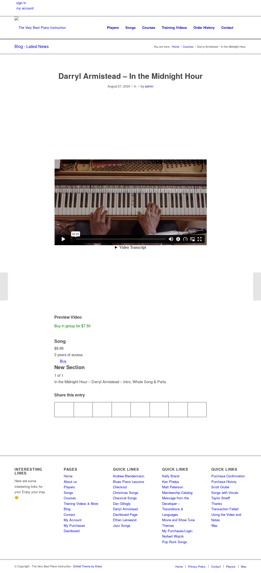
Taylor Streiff (220, 497)
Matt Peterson (172, 486)
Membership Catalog (177, 492)
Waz (214, 525)
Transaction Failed (224, 508)
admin (149, 86)
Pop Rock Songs (174, 541)
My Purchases (74, 525)
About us (70, 481)
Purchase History (224, 481)
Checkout (120, 486)
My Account (73, 519)
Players (69, 486)
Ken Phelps (170, 481)
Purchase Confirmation (228, 476)
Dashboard (72, 530)
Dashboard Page (125, 514)
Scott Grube (220, 486)
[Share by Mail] (197, 409)
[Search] (241, 27)
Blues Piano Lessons (128, 481)
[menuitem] (113, 27)
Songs (68, 492)
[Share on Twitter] (83, 409)
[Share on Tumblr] (140, 409)
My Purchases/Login (177, 530)
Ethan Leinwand (124, 519)
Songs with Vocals (225, 492)
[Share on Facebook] (64, 409)
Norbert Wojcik (173, 536)
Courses (70, 497)
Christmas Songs (125, 492)
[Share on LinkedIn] (121, 409)
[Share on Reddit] (178, 409)
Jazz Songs (121, 525)
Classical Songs (125, 497)
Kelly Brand (170, 476)
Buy (63, 361)
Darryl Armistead (125, 508)
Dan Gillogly (122, 503)
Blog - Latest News (32, 46)
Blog (67, 508)
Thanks (216, 503)
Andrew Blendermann (128, 476)
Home (68, 476)
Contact (69, 514)
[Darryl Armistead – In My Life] (4, 286)
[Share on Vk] (159, 409)
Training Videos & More (81, 503)
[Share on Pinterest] (102, 409)
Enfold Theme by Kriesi (87, 566)
